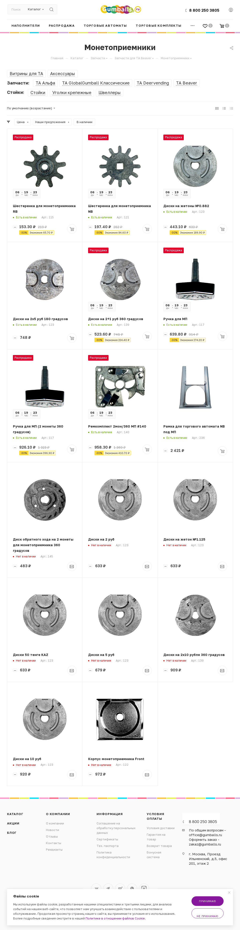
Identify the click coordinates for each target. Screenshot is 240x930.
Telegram (108, 888)
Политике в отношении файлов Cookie (115, 918)
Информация (110, 814)
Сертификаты (107, 839)
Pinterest (144, 888)
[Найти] (51, 9)
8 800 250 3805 (204, 10)
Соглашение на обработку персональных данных (116, 828)
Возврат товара (159, 846)
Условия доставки (161, 828)
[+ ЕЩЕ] (192, 25)
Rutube (120, 888)
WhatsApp (132, 888)
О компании (58, 814)
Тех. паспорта (108, 846)
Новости (52, 830)
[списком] (224, 108)
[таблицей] (231, 108)
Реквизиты (54, 849)
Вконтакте (96, 888)
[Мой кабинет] (231, 10)
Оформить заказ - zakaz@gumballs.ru (205, 841)
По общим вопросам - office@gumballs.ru (207, 832)
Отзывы (52, 836)
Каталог (15, 814)
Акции (13, 823)
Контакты (53, 843)
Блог (12, 833)
